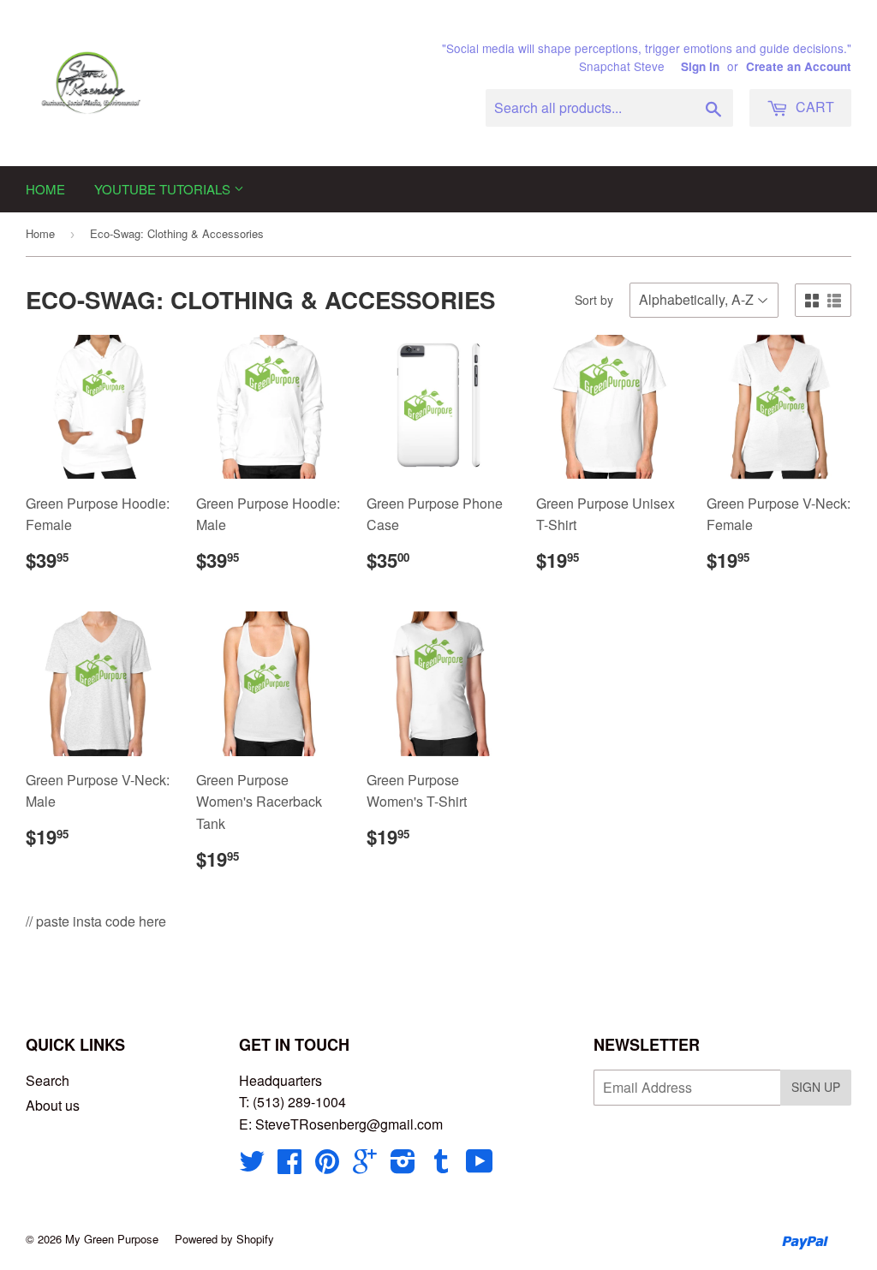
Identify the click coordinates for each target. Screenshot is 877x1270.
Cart (813, 106)
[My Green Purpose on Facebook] (289, 1166)
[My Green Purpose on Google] (365, 1166)
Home (45, 189)
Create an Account (798, 66)
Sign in (700, 66)
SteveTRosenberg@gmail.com (349, 1124)
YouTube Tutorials (164, 189)
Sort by (594, 299)
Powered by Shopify (224, 1239)
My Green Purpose (111, 1239)
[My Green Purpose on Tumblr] (441, 1166)
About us (53, 1105)
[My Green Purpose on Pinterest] (327, 1166)
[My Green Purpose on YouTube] (479, 1166)
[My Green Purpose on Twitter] (252, 1166)
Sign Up (815, 1086)
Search (47, 1080)
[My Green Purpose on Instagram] (403, 1166)
